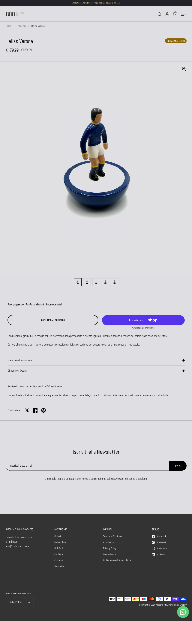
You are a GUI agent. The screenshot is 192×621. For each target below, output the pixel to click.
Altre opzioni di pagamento (143, 328)
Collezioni (21, 26)
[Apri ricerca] (160, 14)
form (19, 537)
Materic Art (161, 604)
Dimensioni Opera (17, 370)
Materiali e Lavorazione (20, 360)
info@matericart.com (17, 546)
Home (8, 26)
